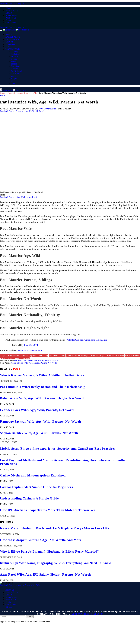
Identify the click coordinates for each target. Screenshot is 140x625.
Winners (14, 76)
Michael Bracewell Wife (30, 350)
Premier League (23, 93)
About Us (9, 8)
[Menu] (1, 30)
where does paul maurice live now (15, 358)
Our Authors (10, 23)
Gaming (14, 51)
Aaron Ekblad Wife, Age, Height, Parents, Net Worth (34, 363)
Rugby (14, 78)
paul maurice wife (94, 355)
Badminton (16, 66)
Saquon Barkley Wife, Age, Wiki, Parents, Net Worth (39, 433)
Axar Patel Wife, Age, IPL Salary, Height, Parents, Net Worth (45, 574)
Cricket (10, 42)
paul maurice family (39, 355)
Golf (13, 83)
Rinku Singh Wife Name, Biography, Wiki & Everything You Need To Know (55, 563)
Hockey (14, 69)
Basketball (15, 54)
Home (8, 34)
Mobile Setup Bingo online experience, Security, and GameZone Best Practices (57, 448)
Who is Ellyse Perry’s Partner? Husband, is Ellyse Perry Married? (49, 551)
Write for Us (10, 18)
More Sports (12, 49)
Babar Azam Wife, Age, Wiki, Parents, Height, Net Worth (42, 398)
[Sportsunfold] (16, 30)
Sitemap (8, 607)
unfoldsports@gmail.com (86, 614)
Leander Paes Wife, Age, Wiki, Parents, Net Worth (37, 410)
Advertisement (11, 15)
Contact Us (10, 20)
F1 (12, 81)
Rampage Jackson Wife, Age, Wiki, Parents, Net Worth (40, 421)
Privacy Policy (11, 10)
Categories (12, 39)
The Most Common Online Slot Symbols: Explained (36, 360)
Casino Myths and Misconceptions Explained (33, 475)
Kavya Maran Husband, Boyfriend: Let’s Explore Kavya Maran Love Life (54, 528)
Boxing (14, 59)
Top (7, 47)
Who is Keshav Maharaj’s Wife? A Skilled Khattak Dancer (43, 375)
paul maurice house (57, 355)
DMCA (8, 13)
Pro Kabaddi (16, 71)
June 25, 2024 (31, 345)
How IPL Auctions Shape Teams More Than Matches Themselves (47, 510)
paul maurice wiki (132, 355)
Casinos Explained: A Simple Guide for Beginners (36, 487)
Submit (30, 617)
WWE (13, 61)
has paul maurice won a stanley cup (15, 355)
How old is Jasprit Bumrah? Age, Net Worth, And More (40, 540)
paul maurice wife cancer (113, 355)
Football (11, 44)
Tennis (14, 64)
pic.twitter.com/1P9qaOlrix (93, 339)
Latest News (12, 37)
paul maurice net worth (76, 355)
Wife (35, 93)
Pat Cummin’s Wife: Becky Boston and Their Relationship (42, 387)
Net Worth (15, 73)
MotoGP (14, 56)
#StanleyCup (73, 339)
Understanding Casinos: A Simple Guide (29, 498)
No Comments (48, 109)
